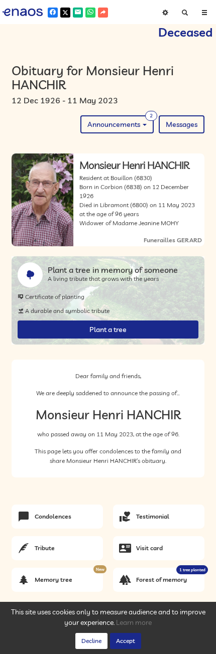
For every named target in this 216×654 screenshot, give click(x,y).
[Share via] (103, 13)
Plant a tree (108, 329)
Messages (181, 124)
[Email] (78, 13)
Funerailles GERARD (173, 240)
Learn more (134, 622)
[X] (65, 13)
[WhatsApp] (90, 13)
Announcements (120, 122)
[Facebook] (53, 13)
